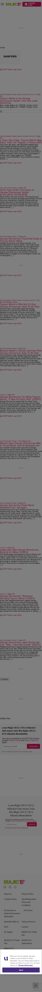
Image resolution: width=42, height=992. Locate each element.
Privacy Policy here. (26, 965)
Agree (21, 970)
